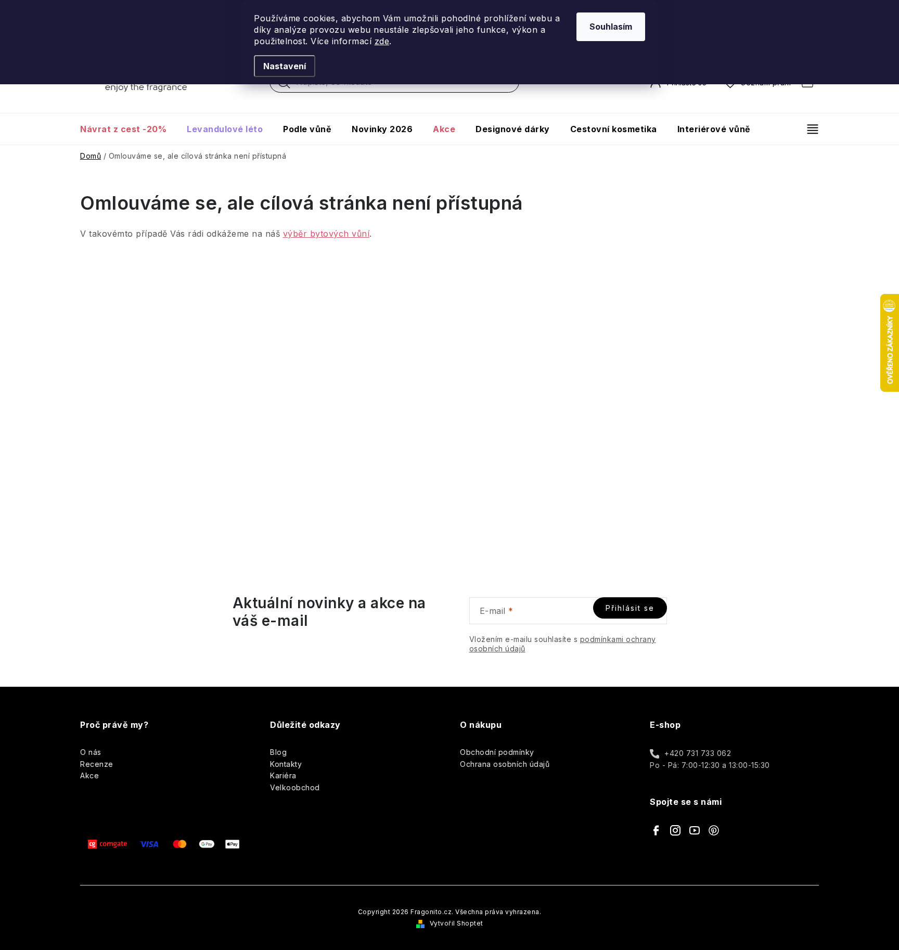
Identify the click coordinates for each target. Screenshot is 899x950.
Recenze (96, 764)
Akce (89, 775)
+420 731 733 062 (697, 753)
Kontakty (286, 764)
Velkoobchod (295, 787)
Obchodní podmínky (497, 752)
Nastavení (284, 66)
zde (382, 41)
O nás (90, 752)
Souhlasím (610, 26)
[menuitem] (128, 129)
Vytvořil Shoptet (456, 923)
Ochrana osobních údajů (504, 764)
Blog (278, 752)
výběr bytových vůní (326, 233)
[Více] (808, 129)
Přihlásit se (630, 608)
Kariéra (283, 775)
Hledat (284, 84)
